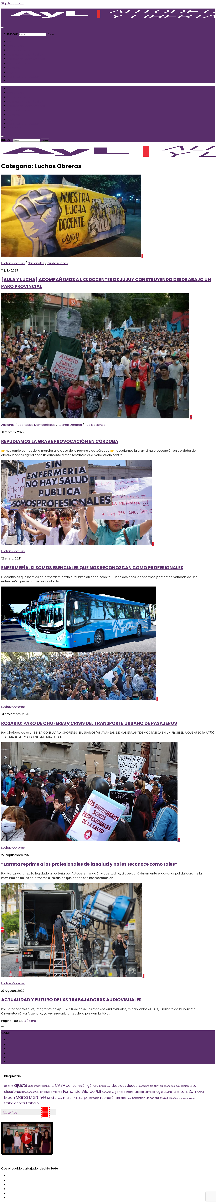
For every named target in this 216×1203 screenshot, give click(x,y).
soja (179, 1098)
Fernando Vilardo (79, 1091)
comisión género (85, 1086)
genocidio (108, 1092)
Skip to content (12, 3)
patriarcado (91, 1098)
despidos (119, 1086)
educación (182, 1086)
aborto (8, 1086)
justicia (139, 1092)
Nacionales (15, 46)
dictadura (143, 1086)
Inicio (11, 41)
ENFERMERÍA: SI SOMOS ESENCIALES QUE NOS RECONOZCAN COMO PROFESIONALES (92, 567)
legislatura (163, 1092)
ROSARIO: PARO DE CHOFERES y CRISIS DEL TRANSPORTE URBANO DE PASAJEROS (89, 723)
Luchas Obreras (19, 63)
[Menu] (2, 27)
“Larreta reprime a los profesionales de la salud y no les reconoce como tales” (89, 864)
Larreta (150, 1092)
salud (129, 1098)
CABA (60, 1085)
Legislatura (15, 72)
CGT (69, 1086)
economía (169, 1086)
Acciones (8, 425)
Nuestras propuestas (23, 76)
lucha (176, 1092)
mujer (68, 1097)
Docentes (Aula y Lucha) (25, 54)
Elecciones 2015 (30, 1092)
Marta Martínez (31, 1097)
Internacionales (18, 50)
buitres (51, 1086)
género (119, 1092)
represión (108, 1097)
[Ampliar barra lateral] (2, 1026)
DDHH (109, 1086)
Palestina (78, 1098)
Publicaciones (57, 263)
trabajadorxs (14, 1103)
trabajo (32, 1103)
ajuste (20, 1085)
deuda (132, 1085)
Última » (32, 1021)
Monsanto (58, 1098)
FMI (98, 1091)
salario (121, 1098)
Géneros (13, 68)
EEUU (193, 1086)
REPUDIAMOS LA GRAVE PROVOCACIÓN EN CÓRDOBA (59, 441)
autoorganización (38, 1086)
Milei (50, 1098)
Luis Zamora (192, 1091)
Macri (9, 1097)
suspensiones (189, 1098)
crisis (102, 1086)
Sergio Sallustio (168, 1098)
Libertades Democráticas (26, 59)
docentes (156, 1086)
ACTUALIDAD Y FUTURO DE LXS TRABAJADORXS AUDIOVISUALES (71, 1000)
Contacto (14, 81)
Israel (129, 1092)
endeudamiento (51, 1092)
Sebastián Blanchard (145, 1098)
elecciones (13, 1091)
